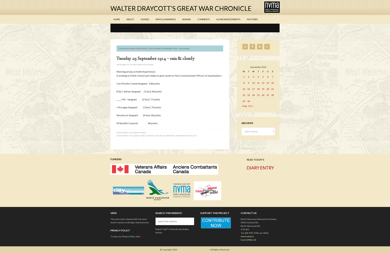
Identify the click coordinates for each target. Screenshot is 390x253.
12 (263, 83)
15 (244, 89)
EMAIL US (251, 240)
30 (248, 101)
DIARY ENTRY (260, 167)
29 (244, 101)
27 (268, 95)
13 (268, 83)
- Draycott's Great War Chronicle (193, 249)
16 (248, 89)
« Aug (244, 106)
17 (253, 89)
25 (258, 95)
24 (253, 95)
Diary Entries (139, 132)
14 (272, 83)
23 (248, 95)
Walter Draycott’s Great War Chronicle (181, 8)
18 (258, 89)
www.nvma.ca (247, 236)
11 (258, 83)
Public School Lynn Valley (152, 136)
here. (142, 236)
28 (272, 95)
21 (272, 89)
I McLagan (134, 136)
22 (244, 95)
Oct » (250, 106)
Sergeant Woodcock (186, 136)
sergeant (170, 136)
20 (268, 89)
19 (263, 89)
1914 (130, 132)
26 (263, 95)
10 (253, 83)
